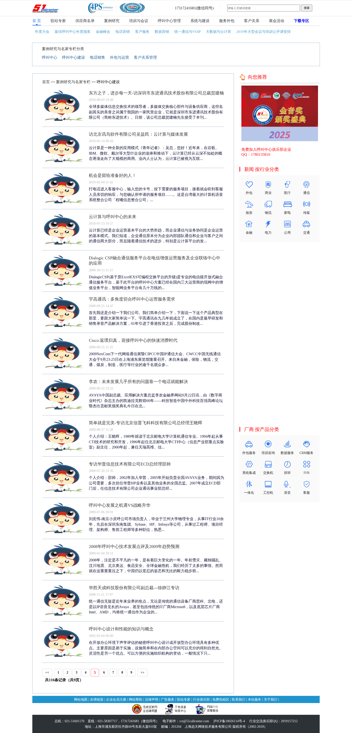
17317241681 (185, 8)
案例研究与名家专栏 (73, 82)
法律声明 (151, 699)
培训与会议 (138, 21)
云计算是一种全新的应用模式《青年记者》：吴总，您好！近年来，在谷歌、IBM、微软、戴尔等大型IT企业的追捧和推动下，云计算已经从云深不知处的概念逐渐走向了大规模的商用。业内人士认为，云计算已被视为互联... (155, 153)
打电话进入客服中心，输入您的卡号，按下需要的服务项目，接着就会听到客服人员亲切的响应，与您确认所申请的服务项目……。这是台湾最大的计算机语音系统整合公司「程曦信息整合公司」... (156, 194)
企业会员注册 (116, 699)
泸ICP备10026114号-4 (229, 721)
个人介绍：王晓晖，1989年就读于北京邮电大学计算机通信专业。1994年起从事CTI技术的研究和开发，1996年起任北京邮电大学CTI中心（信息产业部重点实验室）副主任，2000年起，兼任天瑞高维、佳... (156, 441)
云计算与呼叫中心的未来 (112, 216)
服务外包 (226, 21)
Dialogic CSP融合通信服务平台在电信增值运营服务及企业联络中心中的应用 (154, 261)
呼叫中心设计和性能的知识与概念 (121, 629)
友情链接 (96, 699)
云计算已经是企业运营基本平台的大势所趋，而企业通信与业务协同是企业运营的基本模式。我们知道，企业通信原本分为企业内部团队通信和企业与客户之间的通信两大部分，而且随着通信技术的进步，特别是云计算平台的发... (156, 235)
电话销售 (97, 57)
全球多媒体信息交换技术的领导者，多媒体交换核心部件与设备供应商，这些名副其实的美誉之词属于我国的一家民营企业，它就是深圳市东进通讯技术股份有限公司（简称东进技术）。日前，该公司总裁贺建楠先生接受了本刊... (156, 112)
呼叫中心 (49, 57)
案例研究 (111, 21)
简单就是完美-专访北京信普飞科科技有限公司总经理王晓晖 (145, 422)
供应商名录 (85, 21)
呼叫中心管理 (169, 21)
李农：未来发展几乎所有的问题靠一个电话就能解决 (138, 381)
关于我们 (270, 699)
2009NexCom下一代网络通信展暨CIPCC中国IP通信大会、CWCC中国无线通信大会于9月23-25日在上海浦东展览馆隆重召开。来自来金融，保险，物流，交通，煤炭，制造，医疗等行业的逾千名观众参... (155, 359)
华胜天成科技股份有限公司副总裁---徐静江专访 (134, 587)
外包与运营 (119, 57)
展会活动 (276, 21)
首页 (46, 82)
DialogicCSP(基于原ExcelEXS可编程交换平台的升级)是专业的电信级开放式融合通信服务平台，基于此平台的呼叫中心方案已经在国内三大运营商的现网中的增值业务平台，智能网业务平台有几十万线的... (156, 282)
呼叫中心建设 (73, 57)
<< (47, 672)
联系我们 (238, 699)
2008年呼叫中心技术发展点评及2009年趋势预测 (134, 546)
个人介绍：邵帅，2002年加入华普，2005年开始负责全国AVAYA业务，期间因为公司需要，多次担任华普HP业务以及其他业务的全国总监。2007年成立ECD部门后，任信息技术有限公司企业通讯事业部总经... (156, 483)
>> (142, 672)
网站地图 (80, 699)
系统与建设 (200, 21)
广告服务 (167, 699)
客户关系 (251, 21)
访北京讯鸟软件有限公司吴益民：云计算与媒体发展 (138, 134)
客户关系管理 (145, 57)
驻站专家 (58, 21)
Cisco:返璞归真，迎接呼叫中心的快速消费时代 (133, 340)
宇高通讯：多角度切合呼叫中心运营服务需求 (132, 299)
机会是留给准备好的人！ (112, 175)
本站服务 (254, 699)
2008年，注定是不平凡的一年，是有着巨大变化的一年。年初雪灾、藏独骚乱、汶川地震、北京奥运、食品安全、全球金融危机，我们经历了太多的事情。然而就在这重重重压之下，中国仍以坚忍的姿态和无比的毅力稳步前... (156, 565)
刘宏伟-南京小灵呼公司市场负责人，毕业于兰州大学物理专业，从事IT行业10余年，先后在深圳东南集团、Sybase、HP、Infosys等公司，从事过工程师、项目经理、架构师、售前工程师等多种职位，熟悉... (156, 524)
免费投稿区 (220, 699)
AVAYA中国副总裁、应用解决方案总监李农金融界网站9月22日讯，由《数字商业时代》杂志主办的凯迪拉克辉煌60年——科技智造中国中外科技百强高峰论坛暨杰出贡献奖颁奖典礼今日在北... (156, 400)
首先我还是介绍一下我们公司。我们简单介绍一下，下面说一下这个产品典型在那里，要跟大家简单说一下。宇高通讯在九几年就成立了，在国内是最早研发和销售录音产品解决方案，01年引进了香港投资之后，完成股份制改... (156, 318)
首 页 (36, 21)
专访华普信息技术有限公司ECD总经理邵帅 (130, 464)
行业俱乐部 (201, 699)
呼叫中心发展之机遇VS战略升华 (119, 505)
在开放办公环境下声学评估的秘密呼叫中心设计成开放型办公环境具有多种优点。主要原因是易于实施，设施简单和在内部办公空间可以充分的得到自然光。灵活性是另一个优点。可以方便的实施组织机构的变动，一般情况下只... (156, 647)
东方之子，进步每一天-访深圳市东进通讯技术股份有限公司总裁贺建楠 (156, 93)
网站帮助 (135, 699)
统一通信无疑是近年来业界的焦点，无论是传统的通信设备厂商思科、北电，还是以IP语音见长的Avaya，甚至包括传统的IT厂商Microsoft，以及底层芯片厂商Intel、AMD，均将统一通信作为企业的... (156, 606)
